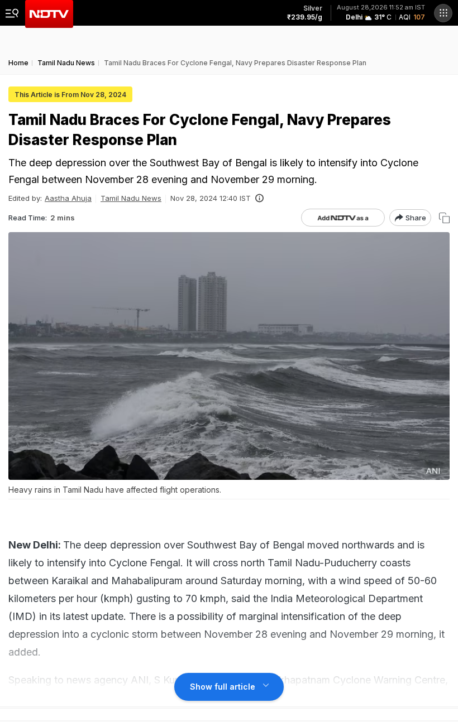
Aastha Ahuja (68, 198)
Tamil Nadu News (131, 198)
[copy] (444, 218)
